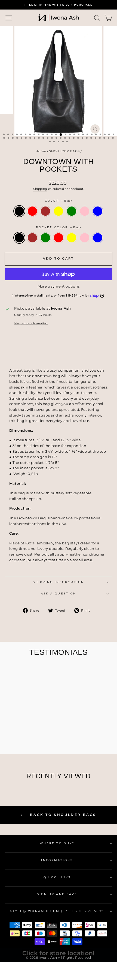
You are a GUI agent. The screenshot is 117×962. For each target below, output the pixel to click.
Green (71, 211)
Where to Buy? (57, 843)
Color (58, 200)
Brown (45, 211)
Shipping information (58, 582)
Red (32, 211)
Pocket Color (58, 227)
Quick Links (57, 877)
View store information (31, 323)
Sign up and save (57, 894)
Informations (57, 860)
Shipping (40, 189)
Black (19, 211)
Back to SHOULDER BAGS (62, 815)
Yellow (58, 211)
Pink (84, 211)
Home (40, 151)
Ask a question (58, 593)
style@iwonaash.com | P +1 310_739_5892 (57, 911)
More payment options (58, 286)
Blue (97, 211)
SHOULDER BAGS (64, 151)
